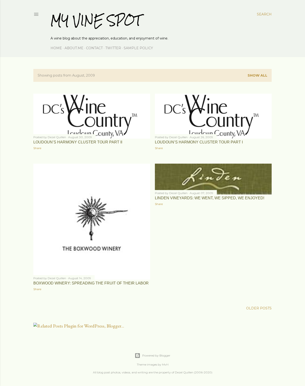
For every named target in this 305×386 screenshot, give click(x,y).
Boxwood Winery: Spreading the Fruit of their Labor (91, 283)
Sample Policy (138, 48)
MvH (165, 364)
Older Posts (259, 308)
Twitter (113, 48)
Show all (257, 75)
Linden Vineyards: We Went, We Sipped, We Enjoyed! (209, 198)
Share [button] (37, 148)
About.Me (74, 48)
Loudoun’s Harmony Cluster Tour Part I (199, 142)
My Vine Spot (96, 20)
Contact (94, 48)
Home (56, 48)
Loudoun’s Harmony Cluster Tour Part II (77, 142)
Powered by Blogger (156, 355)
